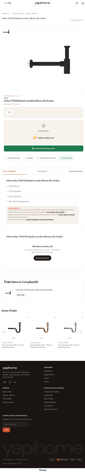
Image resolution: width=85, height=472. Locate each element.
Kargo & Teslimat (9, 395)
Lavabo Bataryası (50, 402)
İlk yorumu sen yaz (42, 258)
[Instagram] (5, 382)
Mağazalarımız (49, 375)
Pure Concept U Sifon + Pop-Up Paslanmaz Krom (68, 346)
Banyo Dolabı (48, 399)
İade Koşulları (7, 399)
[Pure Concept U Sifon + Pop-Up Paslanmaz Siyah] (15, 328)
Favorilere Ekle (26, 316)
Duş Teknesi (48, 406)
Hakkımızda (48, 371)
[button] (13, 338)
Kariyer (46, 382)
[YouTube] (15, 382)
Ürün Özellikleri (9, 171)
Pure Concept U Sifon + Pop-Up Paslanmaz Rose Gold (41, 346)
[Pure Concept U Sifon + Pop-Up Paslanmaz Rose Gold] (42, 328)
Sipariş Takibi (7, 392)
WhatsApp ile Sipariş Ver (45, 148)
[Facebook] (10, 382)
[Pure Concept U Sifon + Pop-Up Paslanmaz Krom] (70, 328)
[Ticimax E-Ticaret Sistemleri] (42, 470)
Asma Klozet (48, 395)
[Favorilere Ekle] (9, 112)
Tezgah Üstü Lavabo (51, 392)
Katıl (6, 430)
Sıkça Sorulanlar (8, 402)
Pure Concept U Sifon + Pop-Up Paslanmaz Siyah (13, 346)
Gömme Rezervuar (50, 409)
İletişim (46, 378)
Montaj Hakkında (75, 171)
